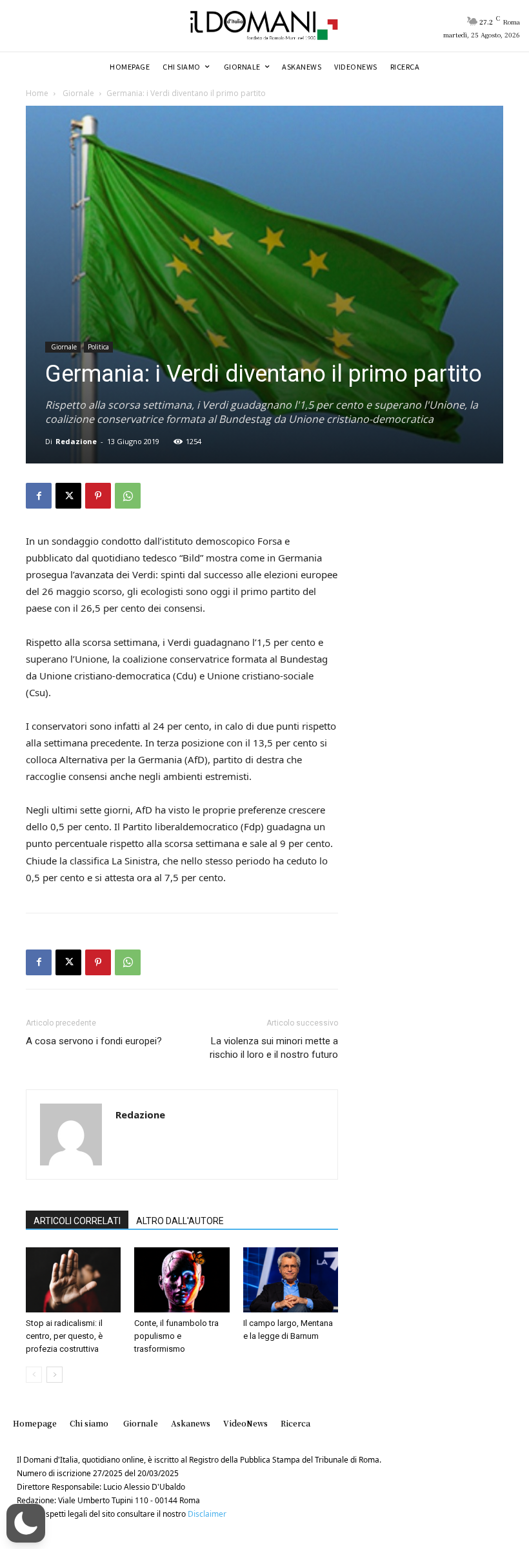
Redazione (76, 441)
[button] (25, 1523)
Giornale (77, 93)
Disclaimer (207, 1513)
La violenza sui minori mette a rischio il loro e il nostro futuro (274, 1047)
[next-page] (54, 1375)
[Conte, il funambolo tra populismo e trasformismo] (181, 1279)
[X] (68, 496)
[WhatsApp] (128, 496)
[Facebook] (39, 496)
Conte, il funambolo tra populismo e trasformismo (176, 1336)
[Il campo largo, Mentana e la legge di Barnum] (290, 1279)
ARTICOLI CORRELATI (77, 1221)
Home (37, 93)
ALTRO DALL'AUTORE (180, 1221)
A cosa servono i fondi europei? (94, 1041)
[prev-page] (34, 1375)
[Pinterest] (98, 496)
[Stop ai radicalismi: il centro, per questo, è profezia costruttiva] (73, 1279)
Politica (98, 346)
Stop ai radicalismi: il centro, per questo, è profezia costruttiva (64, 1336)
